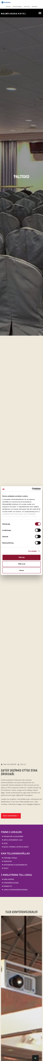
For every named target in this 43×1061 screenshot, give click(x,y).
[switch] (38, 530)
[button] (40, 13)
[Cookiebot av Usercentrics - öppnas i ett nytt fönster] (32, 489)
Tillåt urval (21, 564)
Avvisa (21, 570)
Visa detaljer (32, 551)
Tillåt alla (21, 557)
